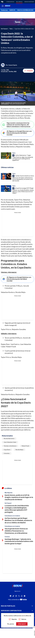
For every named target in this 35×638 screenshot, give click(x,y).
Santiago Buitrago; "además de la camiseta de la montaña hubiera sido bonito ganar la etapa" (19, 541)
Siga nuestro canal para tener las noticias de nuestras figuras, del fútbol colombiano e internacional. (18, 124)
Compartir (30, 70)
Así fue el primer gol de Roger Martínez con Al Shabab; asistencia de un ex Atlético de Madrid (18, 520)
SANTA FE (12, 10)
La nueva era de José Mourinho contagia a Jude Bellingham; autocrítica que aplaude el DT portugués (17, 509)
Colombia (6, 453)
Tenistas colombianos (10, 446)
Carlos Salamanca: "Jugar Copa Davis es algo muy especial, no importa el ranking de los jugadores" (22, 157)
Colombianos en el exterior (12, 515)
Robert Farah (25, 446)
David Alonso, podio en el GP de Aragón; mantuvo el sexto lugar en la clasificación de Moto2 (19, 497)
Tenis (11, 28)
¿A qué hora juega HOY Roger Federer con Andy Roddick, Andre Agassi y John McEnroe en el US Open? (23, 190)
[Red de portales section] (32, 606)
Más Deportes (8, 492)
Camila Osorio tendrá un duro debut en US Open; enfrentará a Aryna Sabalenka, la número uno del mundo (23, 178)
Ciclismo (7, 536)
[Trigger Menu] (2, 5)
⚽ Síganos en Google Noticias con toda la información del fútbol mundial (19, 279)
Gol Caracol (19, 1)
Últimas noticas (10, 1)
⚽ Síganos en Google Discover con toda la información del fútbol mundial (19, 133)
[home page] (2, 1)
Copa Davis (7, 449)
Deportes (14, 619)
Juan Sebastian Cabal (10, 442)
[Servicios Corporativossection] (32, 610)
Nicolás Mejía (19, 449)
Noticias (23, 619)
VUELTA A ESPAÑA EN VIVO (25, 10)
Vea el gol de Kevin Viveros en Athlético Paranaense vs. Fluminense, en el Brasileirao (16, 531)
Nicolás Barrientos (9, 438)
